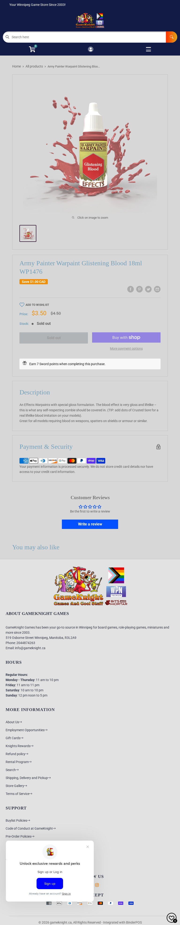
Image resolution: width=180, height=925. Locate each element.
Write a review (90, 524)
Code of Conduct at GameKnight (29, 828)
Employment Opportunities (25, 730)
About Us (12, 722)
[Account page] (90, 49)
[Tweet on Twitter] (148, 289)
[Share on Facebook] (130, 289)
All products (34, 66)
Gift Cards (13, 738)
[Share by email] (157, 289)
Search (11, 770)
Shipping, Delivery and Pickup (27, 778)
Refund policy (15, 754)
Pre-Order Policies (18, 836)
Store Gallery (15, 786)
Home (16, 66)
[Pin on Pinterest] (139, 289)
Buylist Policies (16, 820)
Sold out (54, 338)
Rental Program (17, 762)
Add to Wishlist (37, 305)
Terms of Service (17, 794)
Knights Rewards (18, 746)
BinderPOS (134, 922)
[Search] (171, 37)
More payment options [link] (126, 348)
